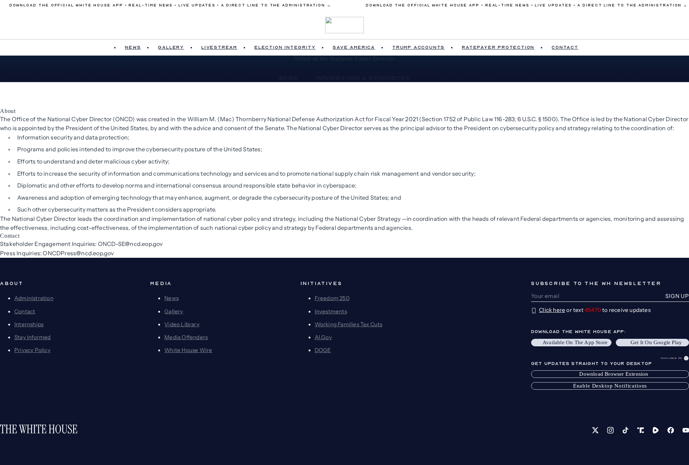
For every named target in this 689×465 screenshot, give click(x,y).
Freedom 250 (332, 298)
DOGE (323, 350)
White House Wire (188, 350)
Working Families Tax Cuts (349, 324)
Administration (33, 298)
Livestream (219, 47)
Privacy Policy (32, 350)
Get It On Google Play (656, 342)
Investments (331, 311)
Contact (565, 47)
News (133, 47)
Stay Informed (32, 337)
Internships (28, 324)
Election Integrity (284, 47)
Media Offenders (186, 337)
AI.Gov (323, 337)
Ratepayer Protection (498, 47)
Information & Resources (363, 78)
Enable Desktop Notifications (610, 386)
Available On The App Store (575, 342)
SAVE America (354, 47)
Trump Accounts (418, 47)
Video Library (182, 324)
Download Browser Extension (613, 374)
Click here (552, 310)
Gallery (171, 47)
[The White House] (345, 25)
